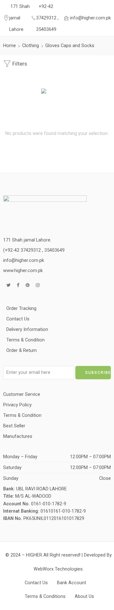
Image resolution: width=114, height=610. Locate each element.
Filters (19, 64)
